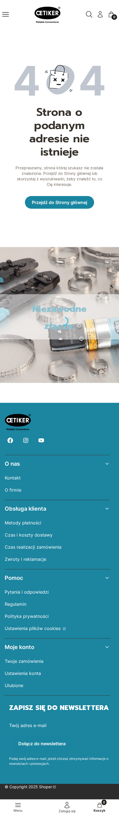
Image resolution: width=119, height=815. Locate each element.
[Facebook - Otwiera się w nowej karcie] (10, 440)
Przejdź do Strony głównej (59, 202)
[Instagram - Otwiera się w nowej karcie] (25, 440)
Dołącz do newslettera (42, 743)
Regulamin (15, 604)
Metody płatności (23, 523)
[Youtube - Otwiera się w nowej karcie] (41, 440)
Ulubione (14, 685)
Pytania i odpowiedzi (27, 592)
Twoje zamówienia (24, 661)
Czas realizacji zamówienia (33, 547)
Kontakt (13, 478)
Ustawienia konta (23, 673)
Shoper (45, 786)
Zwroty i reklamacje (25, 559)
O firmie (13, 490)
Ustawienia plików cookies (33, 628)
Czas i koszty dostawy (29, 535)
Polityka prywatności (27, 616)
